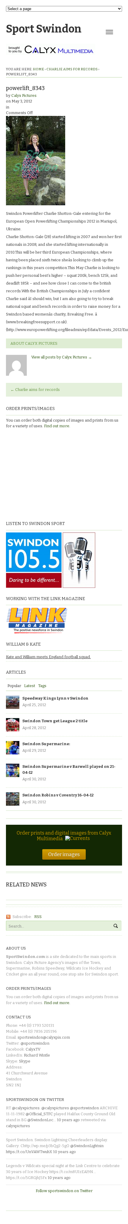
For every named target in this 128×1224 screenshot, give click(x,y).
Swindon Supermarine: (46, 744)
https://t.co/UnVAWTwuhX (29, 1152)
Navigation (109, 32)
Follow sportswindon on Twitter (64, 1191)
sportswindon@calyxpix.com (44, 1037)
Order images (64, 854)
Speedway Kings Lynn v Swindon (55, 698)
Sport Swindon (44, 28)
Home (38, 69)
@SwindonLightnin (87, 1146)
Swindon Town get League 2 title (55, 721)
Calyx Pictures (24, 95)
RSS (38, 916)
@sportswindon (35, 1043)
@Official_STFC (39, 1114)
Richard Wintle (37, 1055)
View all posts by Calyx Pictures (61, 357)
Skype (24, 1061)
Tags (42, 686)
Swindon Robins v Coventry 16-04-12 (58, 795)
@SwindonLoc (40, 1120)
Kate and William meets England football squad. (48, 657)
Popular (14, 686)
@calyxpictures (26, 1108)
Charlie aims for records (72, 69)
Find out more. (57, 426)
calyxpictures (18, 1126)
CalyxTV (33, 1049)
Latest (29, 686)
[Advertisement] (43, 474)
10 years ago (68, 1120)
